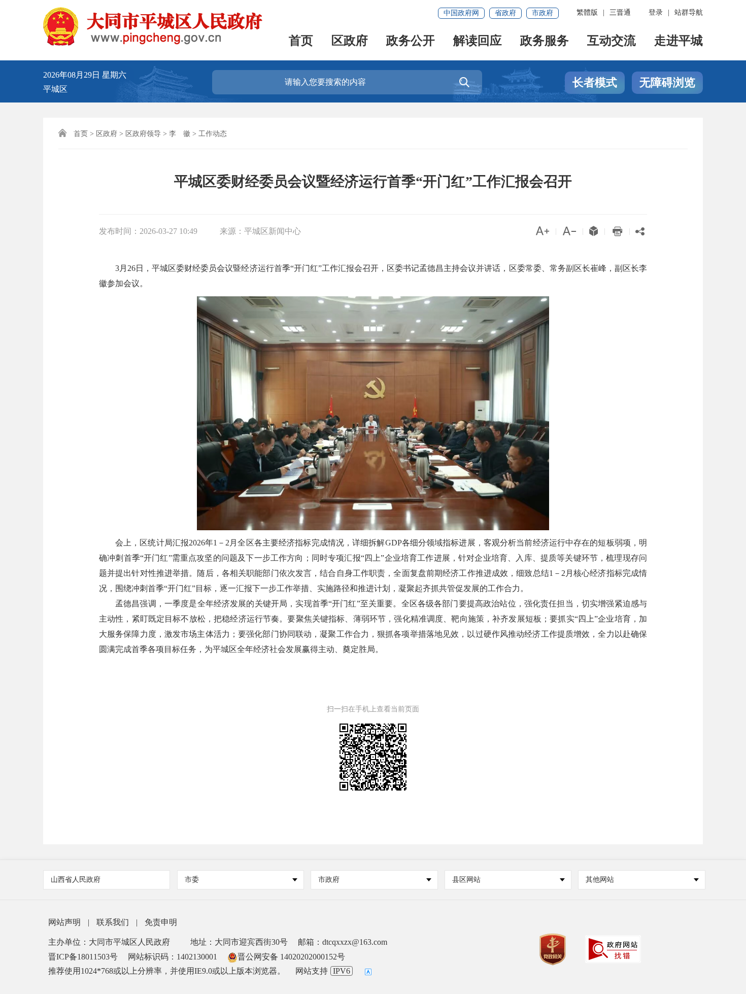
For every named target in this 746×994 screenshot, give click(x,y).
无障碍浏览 (667, 82)
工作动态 (212, 134)
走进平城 (678, 41)
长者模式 (594, 82)
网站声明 (64, 922)
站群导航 (688, 12)
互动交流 (611, 41)
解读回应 (477, 41)
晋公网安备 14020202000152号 (291, 956)
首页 (301, 41)
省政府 (505, 13)
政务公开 (410, 41)
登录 (656, 12)
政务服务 (544, 41)
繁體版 (587, 12)
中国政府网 (461, 13)
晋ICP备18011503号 (83, 956)
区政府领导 (143, 134)
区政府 (349, 41)
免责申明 (161, 922)
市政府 (542, 13)
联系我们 (112, 922)
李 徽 (179, 134)
